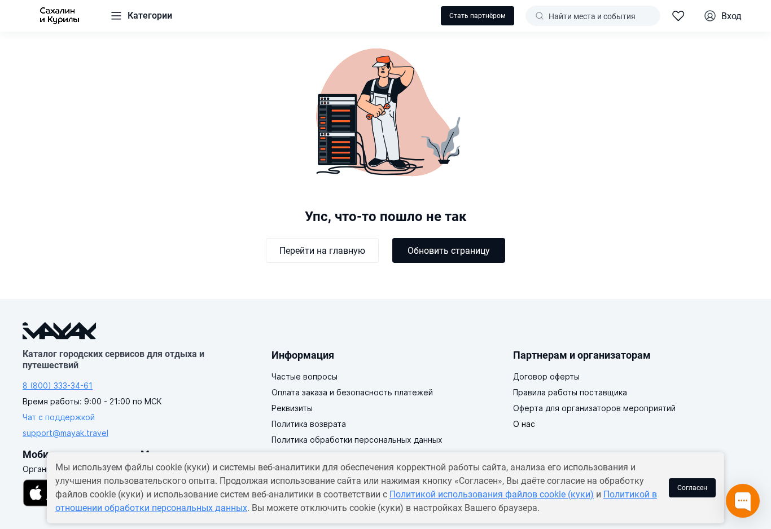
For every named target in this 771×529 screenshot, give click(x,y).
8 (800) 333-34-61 (58, 385)
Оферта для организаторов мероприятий (594, 408)
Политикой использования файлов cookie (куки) (491, 494)
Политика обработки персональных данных (357, 439)
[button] (141, 16)
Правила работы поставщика (570, 392)
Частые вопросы (304, 376)
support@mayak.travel (65, 433)
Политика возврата (308, 424)
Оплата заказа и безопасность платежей (352, 392)
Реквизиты (292, 408)
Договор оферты (546, 376)
